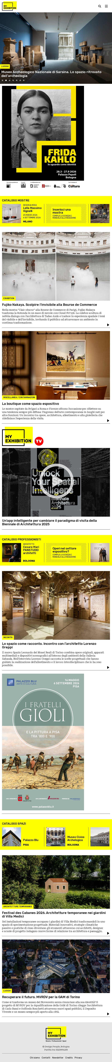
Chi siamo (35, 1057)
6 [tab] (20, 80)
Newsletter (57, 1057)
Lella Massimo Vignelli (32, 209)
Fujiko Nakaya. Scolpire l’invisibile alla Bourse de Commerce (49, 305)
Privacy (78, 1057)
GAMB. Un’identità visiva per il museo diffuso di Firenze (46, 76)
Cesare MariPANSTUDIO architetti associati (31, 551)
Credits (69, 1057)
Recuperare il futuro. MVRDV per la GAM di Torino (41, 997)
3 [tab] (9, 80)
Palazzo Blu (30, 840)
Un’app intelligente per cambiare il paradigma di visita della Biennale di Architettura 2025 (49, 522)
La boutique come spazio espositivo (30, 404)
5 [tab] (16, 80)
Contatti (46, 1057)
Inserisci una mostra (62, 211)
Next (108, 79)
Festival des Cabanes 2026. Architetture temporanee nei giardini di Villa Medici (54, 914)
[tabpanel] (56, 48)
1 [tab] (2, 80)
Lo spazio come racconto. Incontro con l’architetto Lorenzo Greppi (49, 645)
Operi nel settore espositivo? (64, 550)
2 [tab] (6, 80)
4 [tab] (13, 80)
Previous (4, 79)
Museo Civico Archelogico (76, 838)
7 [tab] (23, 80)
